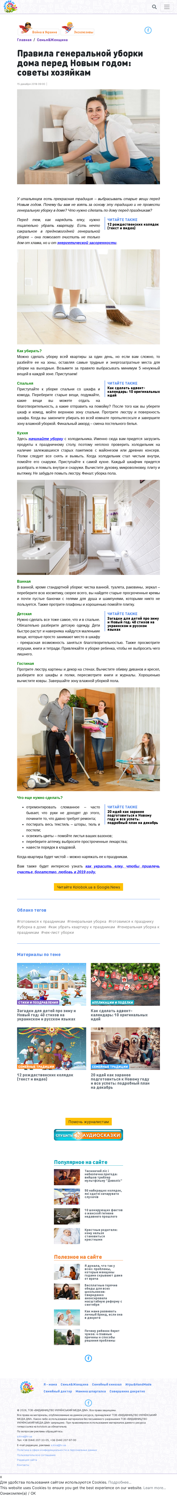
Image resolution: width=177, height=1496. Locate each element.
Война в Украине (44, 32)
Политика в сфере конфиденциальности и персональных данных (57, 1450)
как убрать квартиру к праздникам (83, 927)
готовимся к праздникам (42, 921)
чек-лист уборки (59, 932)
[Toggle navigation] (166, 7)
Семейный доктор (58, 1391)
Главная (24, 39)
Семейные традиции (36, 1066)
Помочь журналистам (88, 1121)
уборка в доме (32, 927)
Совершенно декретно (127, 1391)
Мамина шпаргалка (91, 1391)
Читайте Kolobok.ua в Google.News (88, 887)
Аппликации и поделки (112, 1002)
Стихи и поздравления (38, 1002)
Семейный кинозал (107, 1384)
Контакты (23, 1465)
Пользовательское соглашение (36, 1455)
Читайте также (133, 223)
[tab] (88, 1358)
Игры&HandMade (138, 1384)
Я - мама (50, 1384)
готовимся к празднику (132, 921)
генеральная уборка (88, 921)
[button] (154, 7)
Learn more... (154, 1487)
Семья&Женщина (52, 39)
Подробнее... (119, 1482)
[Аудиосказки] (88, 1135)
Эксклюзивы (83, 32)
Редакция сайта (27, 1459)
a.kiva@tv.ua (24, 1436)
